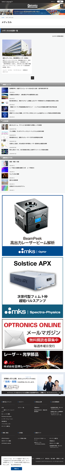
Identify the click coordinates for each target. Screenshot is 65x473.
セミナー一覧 (21, 407)
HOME (3, 17)
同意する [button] (16, 468)
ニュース (4, 70)
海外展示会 (4, 421)
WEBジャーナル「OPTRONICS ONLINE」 (40, 443)
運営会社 (47, 458)
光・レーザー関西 (6, 414)
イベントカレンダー (6, 424)
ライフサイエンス (17, 70)
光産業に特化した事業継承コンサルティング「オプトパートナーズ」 (56, 413)
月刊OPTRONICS (5, 438)
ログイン (53, 1)
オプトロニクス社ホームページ (40, 439)
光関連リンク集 (59, 458)
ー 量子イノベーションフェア (8, 410)
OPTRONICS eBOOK (6, 443)
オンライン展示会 (6, 426)
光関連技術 (25, 70)
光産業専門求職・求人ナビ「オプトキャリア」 (56, 408)
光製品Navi (36, 407)
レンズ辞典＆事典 (22, 438)
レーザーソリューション (7, 419)
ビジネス (10, 70)
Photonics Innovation (6, 416)
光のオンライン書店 (6, 441)
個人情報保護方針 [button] (16, 464)
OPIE (3, 407)
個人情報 (53, 458)
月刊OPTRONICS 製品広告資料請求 (40, 410)
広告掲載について (40, 458)
